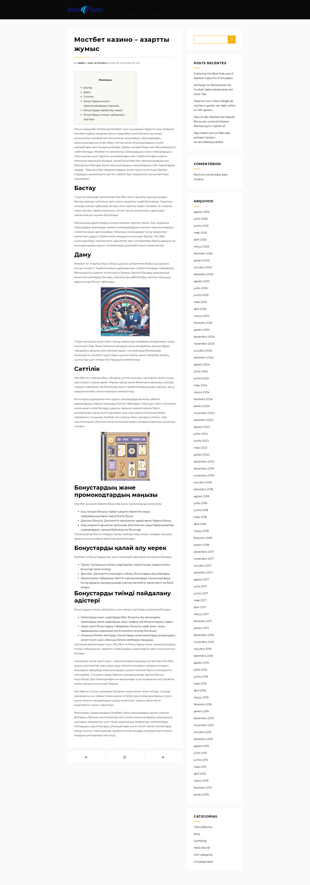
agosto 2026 (202, 211)
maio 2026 (200, 232)
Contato (176, 8)
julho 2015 (200, 752)
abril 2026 (200, 239)
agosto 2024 (202, 364)
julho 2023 (201, 433)
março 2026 (201, 246)
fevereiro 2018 (203, 537)
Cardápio (134, 8)
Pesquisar (232, 39)
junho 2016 (201, 676)
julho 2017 (200, 586)
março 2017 (201, 614)
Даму (87, 92)
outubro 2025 (203, 267)
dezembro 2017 (204, 551)
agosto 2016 (201, 662)
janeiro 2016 (201, 711)
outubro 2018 (203, 482)
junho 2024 (201, 378)
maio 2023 (200, 447)
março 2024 (201, 392)
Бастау (87, 87)
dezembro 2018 (204, 468)
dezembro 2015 (204, 718)
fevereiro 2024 (203, 399)
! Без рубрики (203, 827)
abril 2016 (200, 690)
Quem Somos (155, 8)
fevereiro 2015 (203, 787)
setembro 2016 (203, 655)
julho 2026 (201, 218)
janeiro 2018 (201, 544)
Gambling (200, 840)
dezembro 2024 (204, 336)
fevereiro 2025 (203, 322)
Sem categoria (97, 63)
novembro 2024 (204, 343)
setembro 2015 (203, 739)
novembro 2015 (204, 725)
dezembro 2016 (204, 635)
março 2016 (201, 697)
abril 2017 (200, 607)
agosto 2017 (201, 579)
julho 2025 (201, 288)
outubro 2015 (202, 732)
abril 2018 (200, 524)
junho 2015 (201, 759)
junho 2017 (201, 593)
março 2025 (201, 315)
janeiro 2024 (202, 406)
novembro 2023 (204, 413)
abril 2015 (200, 773)
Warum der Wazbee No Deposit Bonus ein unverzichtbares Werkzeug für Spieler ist (214, 122)
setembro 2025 (203, 274)
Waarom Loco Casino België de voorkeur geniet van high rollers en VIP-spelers (215, 106)
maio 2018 (200, 517)
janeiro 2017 (201, 628)
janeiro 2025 (202, 329)
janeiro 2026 (202, 260)
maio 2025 (200, 302)
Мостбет (167, 661)
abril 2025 (200, 309)
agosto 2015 (201, 746)
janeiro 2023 (202, 454)
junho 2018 (201, 510)
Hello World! (202, 847)
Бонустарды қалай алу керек (103, 110)
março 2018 (201, 531)
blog (197, 833)
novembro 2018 (204, 475)
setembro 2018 (203, 489)
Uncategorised (203, 861)
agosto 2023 (202, 426)
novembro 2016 (204, 642)
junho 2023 (201, 440)
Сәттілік (88, 96)
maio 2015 (200, 766)
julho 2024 (201, 371)
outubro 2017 (203, 565)
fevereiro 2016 (203, 704)
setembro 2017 (203, 572)
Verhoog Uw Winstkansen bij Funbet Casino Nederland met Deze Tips (213, 90)
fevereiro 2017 (203, 621)
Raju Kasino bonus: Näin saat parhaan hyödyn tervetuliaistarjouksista (212, 137)
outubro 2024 (203, 350)
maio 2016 (200, 683)
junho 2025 (201, 295)
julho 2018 (200, 503)
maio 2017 (200, 600)
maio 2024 (200, 385)
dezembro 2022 (204, 461)
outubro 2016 (202, 648)
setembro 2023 (204, 420)
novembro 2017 (204, 558)
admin (81, 63)
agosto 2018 (201, 496)
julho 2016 (200, 669)
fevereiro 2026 (203, 253)
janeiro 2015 (201, 794)
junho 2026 (201, 225)
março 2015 (201, 780)
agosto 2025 (202, 281)
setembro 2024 (204, 357)
